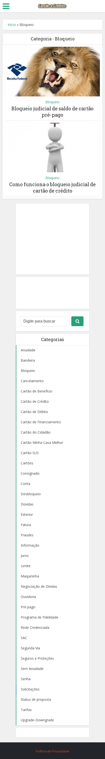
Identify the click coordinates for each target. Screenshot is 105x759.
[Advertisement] (52, 239)
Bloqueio (52, 102)
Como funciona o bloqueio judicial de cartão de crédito (52, 187)
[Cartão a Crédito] (52, 6)
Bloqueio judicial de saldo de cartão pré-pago (52, 111)
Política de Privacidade (52, 751)
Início (12, 24)
